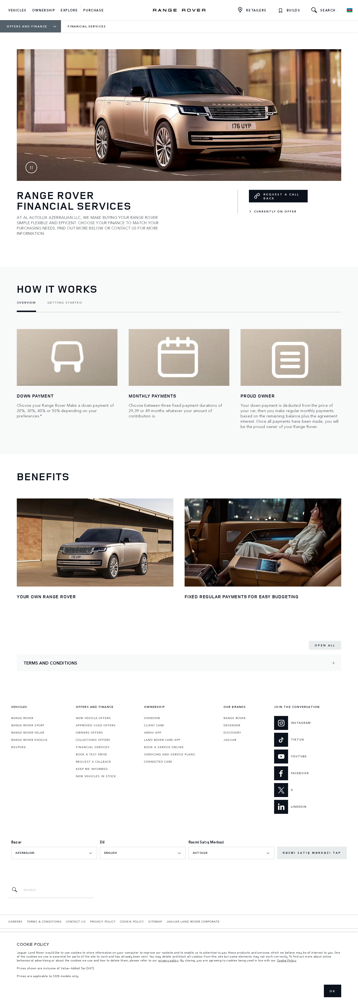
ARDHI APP (152, 732)
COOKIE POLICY (132, 921)
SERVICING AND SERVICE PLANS (169, 754)
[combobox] (54, 853)
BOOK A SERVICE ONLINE (164, 747)
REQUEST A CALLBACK (93, 761)
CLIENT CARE (154, 725)
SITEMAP (155, 921)
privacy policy (168, 960)
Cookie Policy (286, 960)
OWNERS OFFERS (89, 732)
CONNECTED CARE (158, 761)
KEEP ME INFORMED (92, 769)
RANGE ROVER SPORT (27, 725)
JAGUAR (229, 740)
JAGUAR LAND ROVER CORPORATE (193, 921)
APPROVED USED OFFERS (96, 725)
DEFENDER (231, 725)
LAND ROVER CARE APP (162, 740)
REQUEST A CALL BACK (281, 196)
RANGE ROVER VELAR (27, 732)
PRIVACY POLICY (103, 921)
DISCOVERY (232, 732)
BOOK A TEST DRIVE (91, 754)
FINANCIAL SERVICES (93, 747)
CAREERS (15, 921)
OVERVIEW (152, 718)
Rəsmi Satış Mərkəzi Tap (312, 853)
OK (332, 991)
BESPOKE (18, 747)
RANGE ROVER (22, 718)
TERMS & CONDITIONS (44, 921)
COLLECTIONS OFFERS (93, 740)
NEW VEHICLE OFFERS (93, 718)
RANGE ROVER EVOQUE (29, 740)
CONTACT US (76, 921)
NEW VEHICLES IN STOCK (96, 776)
